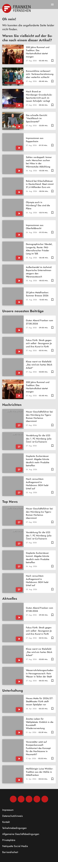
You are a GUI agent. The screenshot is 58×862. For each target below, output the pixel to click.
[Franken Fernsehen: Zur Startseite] (16, 8)
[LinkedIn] (37, 799)
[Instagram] (21, 799)
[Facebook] (13, 799)
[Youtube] (29, 799)
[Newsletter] (44, 799)
